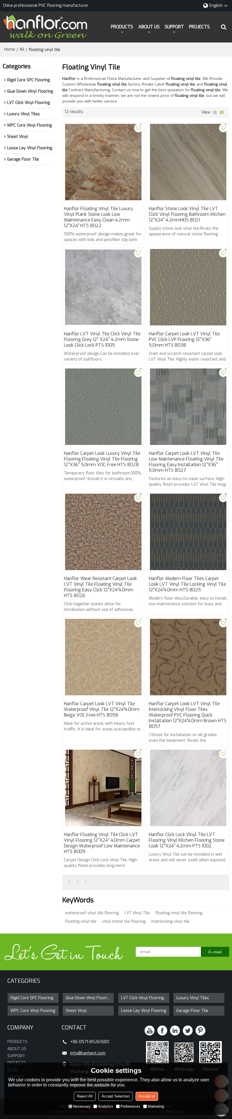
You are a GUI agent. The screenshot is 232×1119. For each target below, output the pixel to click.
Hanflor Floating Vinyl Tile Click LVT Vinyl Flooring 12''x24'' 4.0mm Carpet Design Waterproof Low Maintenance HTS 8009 (102, 843)
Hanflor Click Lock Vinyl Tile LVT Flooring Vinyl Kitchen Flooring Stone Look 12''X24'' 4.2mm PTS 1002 (187, 840)
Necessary (82, 1106)
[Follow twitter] (188, 1030)
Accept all (147, 1096)
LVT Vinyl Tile (137, 913)
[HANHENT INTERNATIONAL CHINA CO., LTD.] (45, 27)
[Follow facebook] (162, 1030)
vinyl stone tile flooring (123, 921)
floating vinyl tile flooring (178, 913)
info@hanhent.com (88, 1053)
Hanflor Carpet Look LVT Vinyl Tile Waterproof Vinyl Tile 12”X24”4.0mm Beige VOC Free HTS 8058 (101, 709)
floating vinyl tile (80, 921)
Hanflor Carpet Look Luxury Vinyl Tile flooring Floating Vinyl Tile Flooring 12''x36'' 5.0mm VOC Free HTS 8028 (102, 459)
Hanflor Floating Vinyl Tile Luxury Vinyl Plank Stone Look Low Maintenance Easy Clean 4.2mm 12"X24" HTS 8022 (98, 217)
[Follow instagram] (200, 1030)
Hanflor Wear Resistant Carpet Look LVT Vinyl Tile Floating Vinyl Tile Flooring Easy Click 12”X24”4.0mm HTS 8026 (100, 587)
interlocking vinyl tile (170, 921)
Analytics (105, 1106)
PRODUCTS (122, 27)
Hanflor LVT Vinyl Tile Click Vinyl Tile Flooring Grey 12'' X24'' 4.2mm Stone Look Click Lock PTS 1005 (102, 339)
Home (9, 49)
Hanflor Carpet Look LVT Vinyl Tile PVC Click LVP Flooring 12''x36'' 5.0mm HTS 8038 (184, 339)
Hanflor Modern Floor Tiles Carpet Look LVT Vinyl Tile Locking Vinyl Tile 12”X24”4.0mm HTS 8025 (187, 584)
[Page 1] (69, 881)
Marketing (156, 1106)
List (214, 112)
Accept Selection (116, 1096)
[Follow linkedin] (175, 1030)
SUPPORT (174, 27)
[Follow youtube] (149, 1030)
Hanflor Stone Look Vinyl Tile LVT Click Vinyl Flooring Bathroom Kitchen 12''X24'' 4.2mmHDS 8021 (187, 214)
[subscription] (215, 952)
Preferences (130, 1106)
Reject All (85, 1096)
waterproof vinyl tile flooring (92, 913)
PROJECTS (199, 27)
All (22, 49)
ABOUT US (149, 27)
